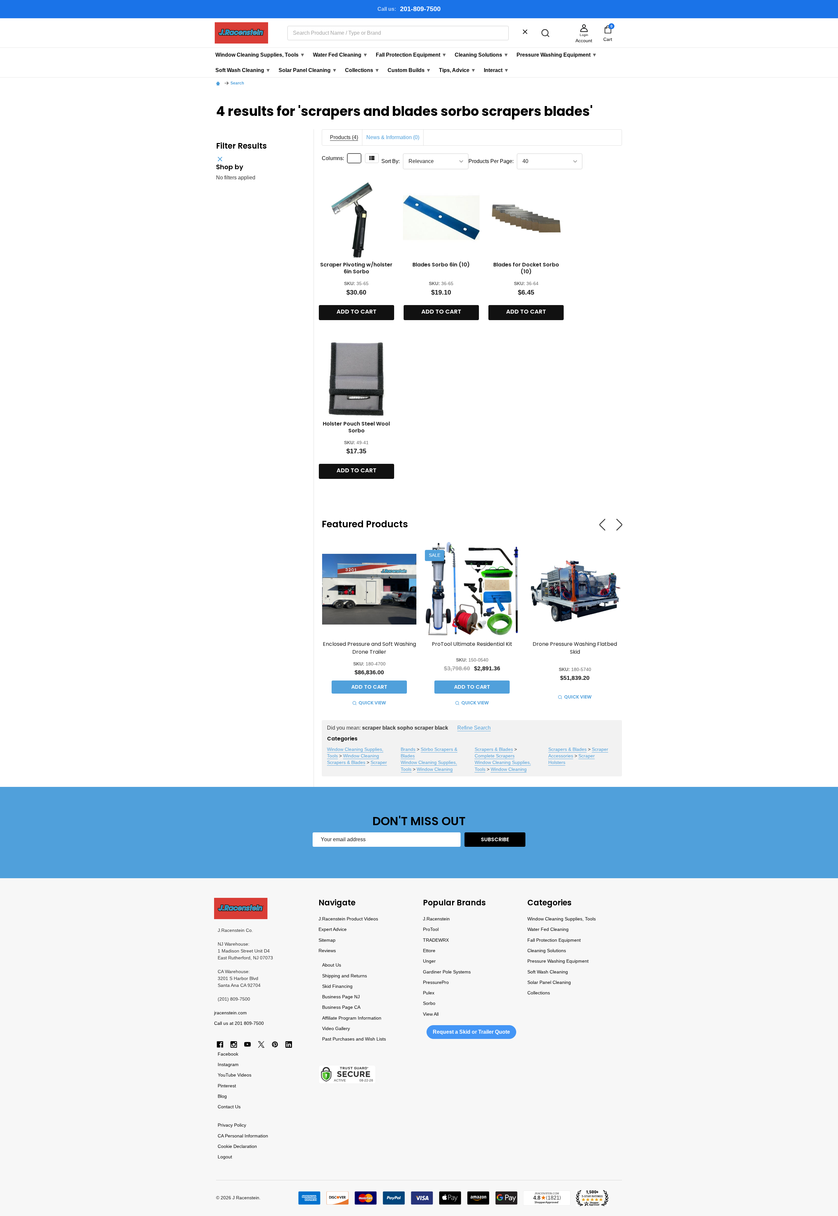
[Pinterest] (275, 1044)
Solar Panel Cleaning (308, 70)
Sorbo (429, 1003)
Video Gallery (336, 1028)
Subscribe (495, 839)
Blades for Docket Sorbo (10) (526, 268)
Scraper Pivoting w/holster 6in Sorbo (356, 268)
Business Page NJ (341, 996)
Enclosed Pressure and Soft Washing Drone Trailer (369, 647)
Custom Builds (409, 70)
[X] (261, 1044)
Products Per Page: (491, 161)
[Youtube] (247, 1044)
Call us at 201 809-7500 (239, 1023)
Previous (602, 525)
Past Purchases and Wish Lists (354, 1039)
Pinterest (227, 1085)
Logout (225, 1156)
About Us (331, 965)
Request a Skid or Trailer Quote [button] (471, 1032)
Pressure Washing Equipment (557, 55)
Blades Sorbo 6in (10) (441, 264)
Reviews (327, 950)
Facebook (228, 1054)
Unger (429, 961)
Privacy (225, 1125)
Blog (222, 1096)
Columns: (333, 158)
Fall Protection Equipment (411, 55)
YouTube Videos (234, 1075)
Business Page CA (341, 1007)
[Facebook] (220, 1044)
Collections (362, 70)
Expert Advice (333, 929)
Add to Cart (356, 311)
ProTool (431, 929)
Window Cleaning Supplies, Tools (260, 55)
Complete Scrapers (495, 755)
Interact (496, 70)
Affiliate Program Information (351, 1018)
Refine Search (474, 728)
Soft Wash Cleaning (243, 70)
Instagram (228, 1064)
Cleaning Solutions (482, 55)
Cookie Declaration (237, 1146)
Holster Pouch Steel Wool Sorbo (356, 427)
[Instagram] (234, 1044)
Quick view (372, 702)
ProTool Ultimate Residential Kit (472, 644)
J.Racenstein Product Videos (348, 918)
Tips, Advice (457, 70)
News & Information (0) (392, 137)
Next (619, 525)
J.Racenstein (436, 918)
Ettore (429, 950)
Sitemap (327, 940)
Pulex (428, 992)
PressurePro (436, 982)
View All (431, 1014)
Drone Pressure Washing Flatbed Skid (575, 647)
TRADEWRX (436, 940)
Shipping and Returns (344, 975)
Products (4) (344, 137)
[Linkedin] (289, 1044)
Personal (234, 1135)
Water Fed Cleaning (340, 55)
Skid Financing (337, 986)
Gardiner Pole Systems (447, 971)
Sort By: (390, 161)
